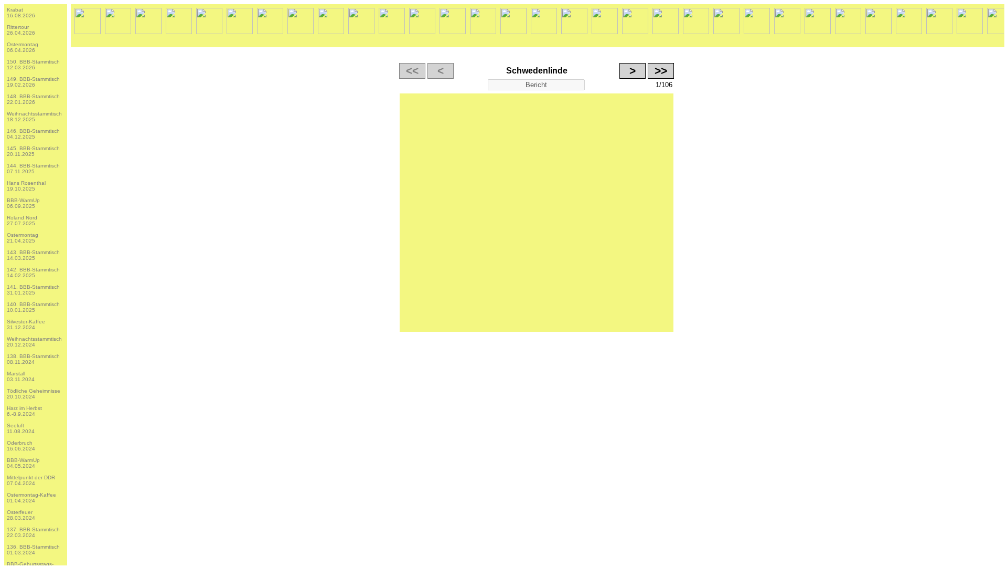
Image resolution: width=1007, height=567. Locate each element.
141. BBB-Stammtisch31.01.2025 (33, 290)
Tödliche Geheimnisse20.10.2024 (33, 394)
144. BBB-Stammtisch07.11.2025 (33, 168)
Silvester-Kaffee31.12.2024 (26, 324)
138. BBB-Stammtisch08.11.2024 (33, 359)
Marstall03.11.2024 (21, 376)
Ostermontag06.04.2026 (22, 47)
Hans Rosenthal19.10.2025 (26, 186)
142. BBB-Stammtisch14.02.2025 (33, 272)
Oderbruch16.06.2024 (21, 446)
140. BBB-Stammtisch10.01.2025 (33, 307)
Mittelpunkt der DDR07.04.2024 (31, 480)
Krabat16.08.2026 (21, 12)
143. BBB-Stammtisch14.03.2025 (33, 255)
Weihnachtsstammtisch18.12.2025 (34, 116)
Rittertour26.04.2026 (21, 30)
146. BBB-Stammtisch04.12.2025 (33, 134)
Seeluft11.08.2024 (21, 428)
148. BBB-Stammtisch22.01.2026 (33, 99)
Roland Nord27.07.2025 (22, 220)
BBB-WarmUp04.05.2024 (23, 463)
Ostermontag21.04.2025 (22, 238)
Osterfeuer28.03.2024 (21, 515)
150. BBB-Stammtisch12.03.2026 (33, 64)
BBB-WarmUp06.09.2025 (23, 203)
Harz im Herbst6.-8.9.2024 (24, 411)
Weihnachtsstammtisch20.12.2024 (34, 342)
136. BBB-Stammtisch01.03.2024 (33, 549)
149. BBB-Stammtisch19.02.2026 (33, 82)
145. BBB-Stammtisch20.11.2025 (33, 151)
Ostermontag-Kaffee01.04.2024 (31, 497)
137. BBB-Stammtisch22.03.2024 (33, 532)
